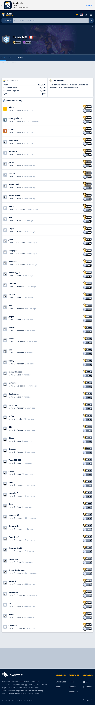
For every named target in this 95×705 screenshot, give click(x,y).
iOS (87, 682)
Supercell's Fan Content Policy (29, 690)
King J (11, 228)
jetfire (11, 162)
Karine (11, 339)
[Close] (2, 5)
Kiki (10, 427)
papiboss (13, 261)
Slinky (11, 361)
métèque (13, 383)
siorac (11, 471)
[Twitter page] (92, 700)
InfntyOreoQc (15, 195)
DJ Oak (12, 173)
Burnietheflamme (16, 570)
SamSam (13, 151)
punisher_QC (14, 272)
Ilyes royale (14, 526)
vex (10, 603)
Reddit (58, 687)
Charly (11, 129)
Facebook (73, 692)
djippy (11, 438)
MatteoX (12, 581)
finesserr (13, 449)
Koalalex (12, 283)
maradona (13, 592)
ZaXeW (12, 328)
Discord (72, 687)
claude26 (13, 625)
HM (10, 217)
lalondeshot (14, 140)
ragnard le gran (15, 372)
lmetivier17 (13, 493)
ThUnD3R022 (15, 460)
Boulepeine (14, 394)
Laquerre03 (14, 515)
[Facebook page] (83, 700)
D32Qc (12, 294)
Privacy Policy (15, 693)
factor (11, 416)
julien (11, 239)
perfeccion (13, 405)
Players (6, 20)
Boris (11, 504)
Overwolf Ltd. (13, 700)
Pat (10, 306)
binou (11, 614)
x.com (71, 682)
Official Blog (61, 682)
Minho (11, 107)
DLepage (13, 250)
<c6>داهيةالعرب (15, 118)
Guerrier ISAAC (15, 548)
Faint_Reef (14, 537)
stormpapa (13, 559)
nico (10, 350)
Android (88, 687)
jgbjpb (11, 317)
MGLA (11, 206)
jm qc (11, 482)
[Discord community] (88, 700)
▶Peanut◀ (14, 184)
